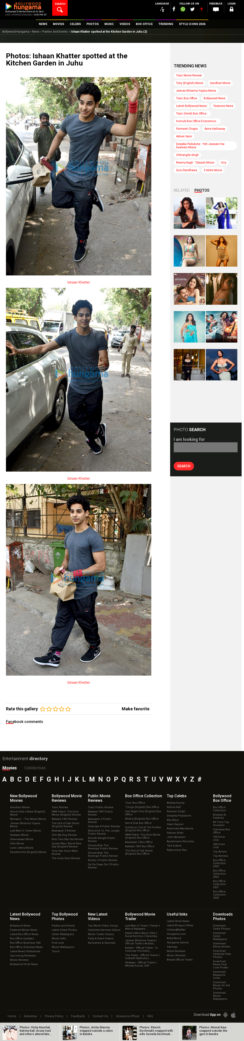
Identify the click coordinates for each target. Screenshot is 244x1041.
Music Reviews (176, 955)
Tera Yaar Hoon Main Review (65, 852)
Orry (223, 162)
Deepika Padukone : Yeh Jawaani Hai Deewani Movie (200, 145)
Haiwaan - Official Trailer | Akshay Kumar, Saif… (141, 964)
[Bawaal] (189, 288)
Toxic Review (60, 807)
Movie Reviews (19, 959)
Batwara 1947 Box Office (139, 846)
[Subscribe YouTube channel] (201, 10)
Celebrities (35, 767)
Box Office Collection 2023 (219, 863)
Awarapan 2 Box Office (139, 842)
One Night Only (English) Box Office (143, 813)
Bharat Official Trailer (180, 959)
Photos (201, 190)
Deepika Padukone (179, 815)
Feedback (78, 1016)
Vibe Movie (17, 843)
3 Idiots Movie (213, 170)
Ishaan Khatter (78, 282)
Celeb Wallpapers (63, 934)
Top (177, 796)
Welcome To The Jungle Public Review (104, 832)
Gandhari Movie (220, 83)
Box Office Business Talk (25, 942)
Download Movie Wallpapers (220, 996)
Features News (223, 106)
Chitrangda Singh (187, 155)
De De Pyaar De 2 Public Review (103, 866)
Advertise (30, 1016)
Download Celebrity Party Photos (222, 954)
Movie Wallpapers (63, 947)
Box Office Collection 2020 (219, 894)
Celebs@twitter (176, 929)
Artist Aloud (174, 938)
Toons (56, 951)
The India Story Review (66, 858)
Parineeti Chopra (187, 128)
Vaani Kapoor (175, 824)
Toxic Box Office (186, 98)
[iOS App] (233, 1015)
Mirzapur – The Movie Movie (28, 819)
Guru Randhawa (186, 170)
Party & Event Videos (101, 938)
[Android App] (225, 1015)
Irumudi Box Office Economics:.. (197, 121)
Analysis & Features (219, 816)
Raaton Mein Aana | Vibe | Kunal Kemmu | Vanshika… (141, 934)
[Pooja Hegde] (221, 288)
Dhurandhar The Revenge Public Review (103, 847)
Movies (9, 767)
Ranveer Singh (176, 811)
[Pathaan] (221, 327)
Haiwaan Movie (19, 835)
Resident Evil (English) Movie (28, 852)
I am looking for (189, 439)
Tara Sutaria (174, 845)
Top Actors (220, 851)
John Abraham (176, 837)
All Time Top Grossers (221, 824)
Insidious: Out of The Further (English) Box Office (143, 829)
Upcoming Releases (23, 955)
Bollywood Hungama (15, 31)
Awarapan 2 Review (64, 830)
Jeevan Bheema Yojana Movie (196, 90)
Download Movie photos (221, 945)
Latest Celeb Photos (64, 929)
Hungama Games (178, 942)
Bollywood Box (222, 798)
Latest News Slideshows (25, 951)
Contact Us (100, 1016)
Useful (177, 914)
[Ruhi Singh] (221, 251)
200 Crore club (219, 846)
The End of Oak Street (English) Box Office (138, 852)
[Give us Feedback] (216, 9)
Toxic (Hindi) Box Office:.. (192, 113)
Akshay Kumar (176, 802)
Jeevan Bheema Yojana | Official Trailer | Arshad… (141, 942)
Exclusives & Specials (101, 942)
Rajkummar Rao (177, 850)
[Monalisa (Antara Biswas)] (189, 251)
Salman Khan (175, 832)
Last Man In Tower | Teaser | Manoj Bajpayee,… (142, 927)
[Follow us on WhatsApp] (182, 10)
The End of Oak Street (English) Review (65, 825)
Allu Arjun (173, 820)
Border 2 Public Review (102, 860)
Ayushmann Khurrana (180, 841)
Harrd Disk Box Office (138, 823)
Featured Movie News (23, 929)
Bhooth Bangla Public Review (101, 840)
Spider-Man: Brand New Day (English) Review (66, 845)
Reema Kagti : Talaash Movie (195, 162)
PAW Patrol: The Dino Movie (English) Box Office (142, 836)
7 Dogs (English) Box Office (142, 807)
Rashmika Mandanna (180, 828)
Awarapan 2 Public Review (99, 820)
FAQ (150, 1016)
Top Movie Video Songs (103, 925)
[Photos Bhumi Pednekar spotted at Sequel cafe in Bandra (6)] (189, 364)
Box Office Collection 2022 (219, 873)
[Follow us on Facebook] (174, 9)
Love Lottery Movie (21, 847)
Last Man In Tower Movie (25, 830)
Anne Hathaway (214, 128)
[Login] (231, 9)
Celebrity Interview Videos (104, 929)
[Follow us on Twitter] (192, 9)
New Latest (97, 916)
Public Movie (99, 798)
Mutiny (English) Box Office (142, 818)
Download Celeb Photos (221, 927)
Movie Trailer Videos (101, 934)
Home (12, 1016)
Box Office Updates (22, 938)
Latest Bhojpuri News (180, 925)
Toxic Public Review (100, 807)
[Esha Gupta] (221, 364)
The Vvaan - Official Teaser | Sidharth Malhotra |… (142, 957)
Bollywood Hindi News (24, 964)
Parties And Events (55, 31)
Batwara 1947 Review (64, 819)
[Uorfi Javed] (221, 213)
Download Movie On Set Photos (221, 985)
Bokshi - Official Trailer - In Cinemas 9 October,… (141, 949)
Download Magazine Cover (219, 975)
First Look (58, 942)
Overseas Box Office (221, 831)
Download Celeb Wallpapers (220, 936)
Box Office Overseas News (26, 947)
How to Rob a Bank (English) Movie (27, 813)
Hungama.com (176, 934)
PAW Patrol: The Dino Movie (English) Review (66, 813)
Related (182, 190)
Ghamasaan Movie (21, 839)
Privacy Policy (54, 1016)
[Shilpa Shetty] (189, 327)
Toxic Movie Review (189, 75)
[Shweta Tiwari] (189, 213)
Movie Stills (59, 938)
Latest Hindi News (178, 921)
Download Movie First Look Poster (220, 964)
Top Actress (220, 855)
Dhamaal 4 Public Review (104, 826)
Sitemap (172, 946)
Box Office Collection (219, 809)
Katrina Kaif (174, 807)
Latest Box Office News (24, 934)
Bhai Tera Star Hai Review (67, 839)
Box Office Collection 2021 (219, 884)
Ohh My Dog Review (64, 835)
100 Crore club (219, 838)
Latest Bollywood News (191, 106)
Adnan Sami (184, 136)
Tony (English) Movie (189, 83)
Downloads (223, 916)
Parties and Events (63, 925)
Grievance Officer (127, 1016)
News (36, 31)
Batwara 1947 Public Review (100, 813)
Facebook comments (24, 721)
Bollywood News (214, 98)
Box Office (143, 796)
